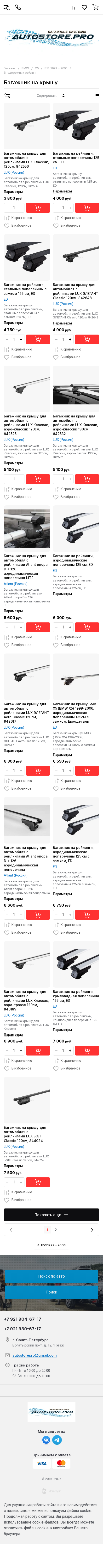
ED (55, 168)
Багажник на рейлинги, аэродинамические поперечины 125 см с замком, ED (73, 854)
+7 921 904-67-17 (22, 1319)
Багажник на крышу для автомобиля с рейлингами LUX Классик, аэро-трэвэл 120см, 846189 (26, 1000)
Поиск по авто (51, 1276)
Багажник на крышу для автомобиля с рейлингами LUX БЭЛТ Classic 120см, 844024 (25, 1134)
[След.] (91, 1230)
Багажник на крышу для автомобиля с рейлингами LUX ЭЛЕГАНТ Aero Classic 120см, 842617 (26, 713)
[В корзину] (38, 208)
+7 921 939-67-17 (22, 1328)
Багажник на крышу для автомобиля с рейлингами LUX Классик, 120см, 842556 (26, 160)
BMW (25, 68)
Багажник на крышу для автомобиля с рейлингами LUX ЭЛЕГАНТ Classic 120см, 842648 (75, 291)
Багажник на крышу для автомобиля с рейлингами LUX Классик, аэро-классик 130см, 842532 (75, 425)
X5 (37, 68)
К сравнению (21, 218)
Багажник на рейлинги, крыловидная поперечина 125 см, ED (76, 996)
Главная (10, 68)
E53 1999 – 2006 (56, 68)
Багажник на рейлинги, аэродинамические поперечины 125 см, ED (73, 560)
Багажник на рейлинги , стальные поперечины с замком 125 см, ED (25, 289)
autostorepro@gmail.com (34, 1355)
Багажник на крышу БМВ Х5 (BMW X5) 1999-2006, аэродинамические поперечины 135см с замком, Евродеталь (74, 713)
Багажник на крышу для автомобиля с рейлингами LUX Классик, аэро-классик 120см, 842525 (26, 425)
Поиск (51, 1292)
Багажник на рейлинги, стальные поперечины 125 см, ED (76, 157)
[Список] (97, 95)
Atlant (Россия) (16, 584)
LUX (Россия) (14, 172)
